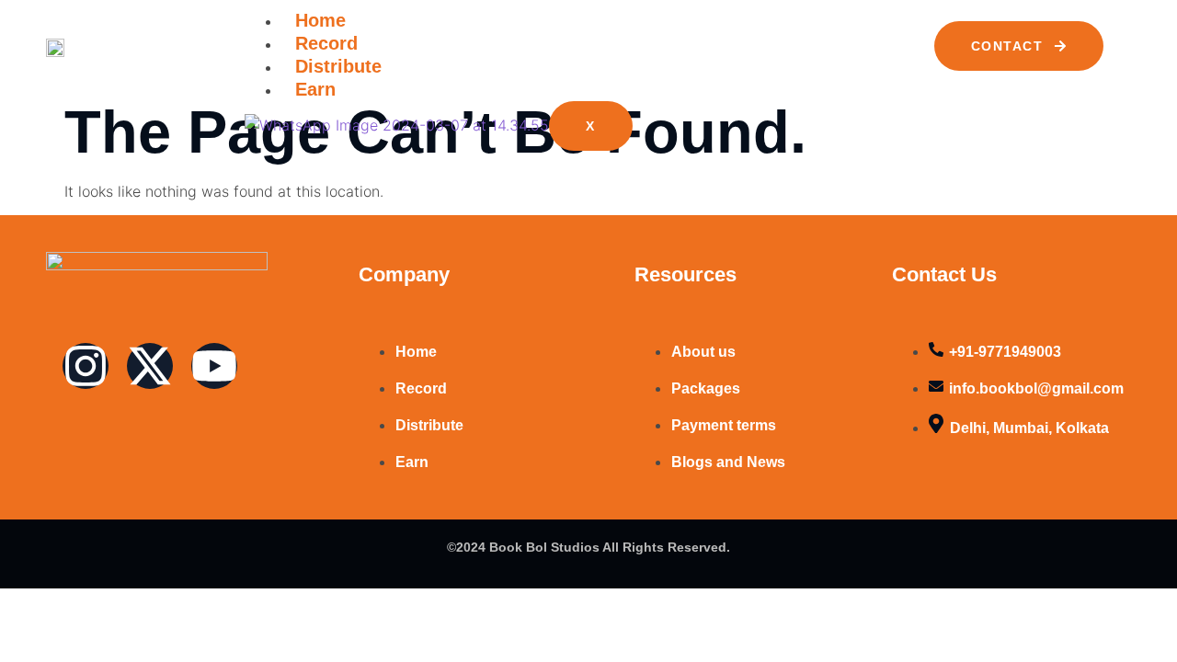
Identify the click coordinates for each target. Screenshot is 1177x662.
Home (320, 20)
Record (326, 43)
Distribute (338, 66)
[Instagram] (86, 366)
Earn (315, 89)
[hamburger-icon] (879, 27)
